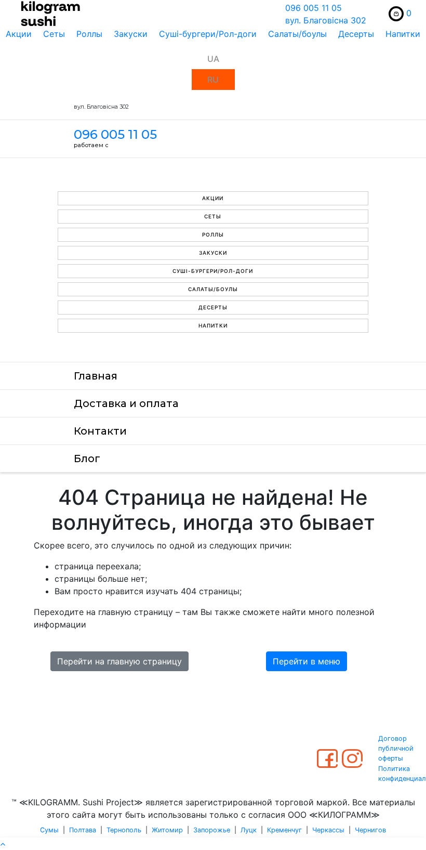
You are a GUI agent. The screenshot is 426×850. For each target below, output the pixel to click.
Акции (19, 34)
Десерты (356, 34)
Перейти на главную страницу (119, 661)
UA (213, 59)
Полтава (82, 830)
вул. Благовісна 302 (325, 20)
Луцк (249, 830)
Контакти (100, 431)
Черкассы (328, 830)
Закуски (131, 34)
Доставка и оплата (126, 403)
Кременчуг (284, 830)
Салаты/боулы (297, 34)
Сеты (54, 34)
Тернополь (123, 830)
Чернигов (370, 830)
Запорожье (211, 830)
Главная (95, 376)
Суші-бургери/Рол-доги (208, 34)
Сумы (49, 830)
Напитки (402, 34)
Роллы (89, 34)
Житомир (167, 830)
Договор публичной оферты (396, 748)
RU (213, 79)
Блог (87, 458)
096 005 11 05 (313, 8)
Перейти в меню (306, 661)
